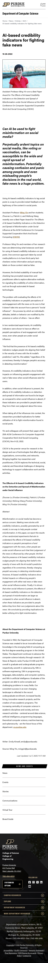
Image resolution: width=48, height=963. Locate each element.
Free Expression (11, 953)
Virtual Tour (7, 809)
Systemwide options (9, 884)
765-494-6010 (8, 876)
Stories (5, 791)
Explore (7, 901)
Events (5, 782)
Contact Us (27, 956)
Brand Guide (7, 819)
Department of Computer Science (20, 13)
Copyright (10, 945)
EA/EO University (21, 950)
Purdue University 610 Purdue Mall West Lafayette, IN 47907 (11, 868)
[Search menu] (43, 5)
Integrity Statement (36, 950)
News (11, 21)
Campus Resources (12, 895)
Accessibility (8, 950)
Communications (9, 800)
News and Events (24, 766)
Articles (18, 21)
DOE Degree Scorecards (27, 953)
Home (4, 21)
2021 (24, 21)
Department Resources (14, 907)
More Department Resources (17, 913)
